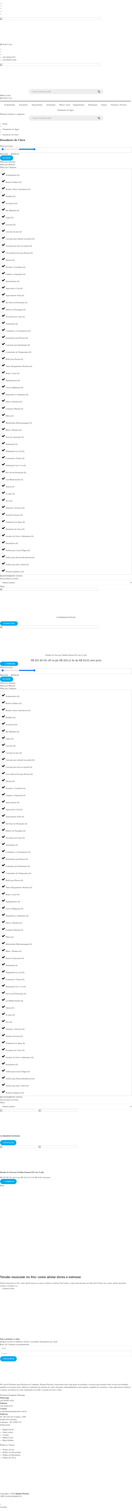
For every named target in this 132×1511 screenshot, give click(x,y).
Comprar (10, 664)
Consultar (9, 623)
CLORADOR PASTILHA (66, 617)
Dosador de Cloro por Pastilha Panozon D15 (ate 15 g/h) (66, 655)
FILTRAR (7, 158)
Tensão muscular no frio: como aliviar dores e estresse (40, 1277)
